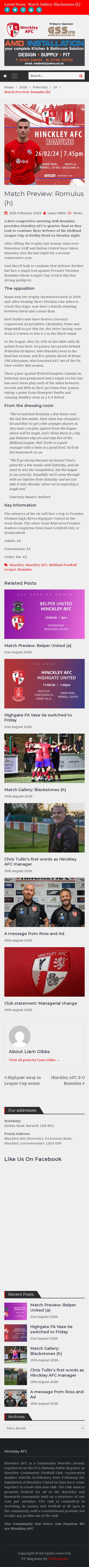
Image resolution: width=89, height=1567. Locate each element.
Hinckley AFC (36, 565)
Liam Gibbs (57, 213)
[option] (56, 4)
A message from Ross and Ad (34, 933)
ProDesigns (57, 1559)
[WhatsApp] (39, 10)
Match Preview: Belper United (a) (38, 645)
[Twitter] (15, 10)
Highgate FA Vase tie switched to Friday (38, 718)
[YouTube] (31, 10)
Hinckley (17, 565)
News (77, 213)
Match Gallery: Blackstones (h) (54, 5)
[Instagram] (23, 10)
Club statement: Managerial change (40, 1003)
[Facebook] (7, 10)
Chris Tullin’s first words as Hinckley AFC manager (40, 862)
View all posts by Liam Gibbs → (34, 1060)
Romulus (25, 569)
